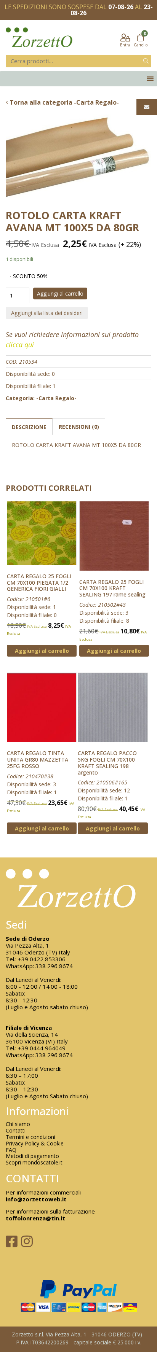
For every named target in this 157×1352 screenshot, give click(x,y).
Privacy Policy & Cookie (35, 1143)
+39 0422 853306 (42, 959)
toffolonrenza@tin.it (35, 1218)
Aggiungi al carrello (60, 293)
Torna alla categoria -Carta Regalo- (63, 102)
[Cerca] (146, 61)
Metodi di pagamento (32, 1156)
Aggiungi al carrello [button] (42, 650)
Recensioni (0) (79, 426)
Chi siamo (18, 1124)
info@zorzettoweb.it (36, 1199)
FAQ (11, 1150)
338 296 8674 (54, 966)
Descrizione (29, 427)
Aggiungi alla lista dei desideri (47, 313)
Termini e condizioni (30, 1137)
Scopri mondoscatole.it (34, 1163)
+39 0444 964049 (42, 1048)
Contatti (16, 1131)
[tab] (29, 426)
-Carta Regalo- (56, 398)
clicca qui (20, 344)
